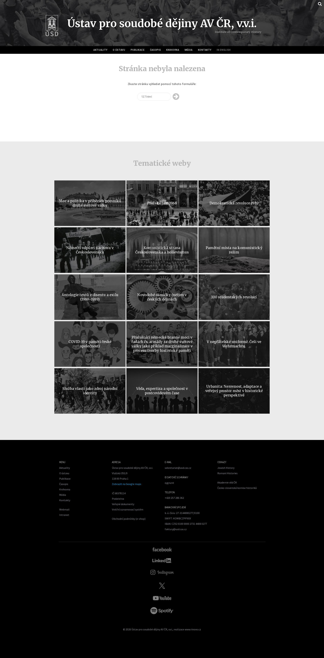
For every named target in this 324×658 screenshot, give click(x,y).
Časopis (155, 50)
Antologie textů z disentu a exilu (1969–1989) (90, 297)
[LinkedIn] (162, 560)
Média (189, 50)
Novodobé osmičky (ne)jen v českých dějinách (162, 297)
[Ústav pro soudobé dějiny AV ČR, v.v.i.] (52, 26)
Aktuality (100, 50)
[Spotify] (162, 610)
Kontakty (204, 50)
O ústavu (119, 50)
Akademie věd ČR (227, 482)
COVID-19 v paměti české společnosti (90, 344)
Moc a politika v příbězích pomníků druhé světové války (90, 203)
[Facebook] (162, 549)
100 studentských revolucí (234, 297)
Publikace (138, 50)
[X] (162, 585)
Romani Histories (227, 473)
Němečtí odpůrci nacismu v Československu (90, 250)
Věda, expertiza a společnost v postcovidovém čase (162, 391)
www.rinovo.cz (193, 629)
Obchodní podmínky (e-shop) (128, 518)
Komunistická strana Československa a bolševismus (162, 250)
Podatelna (118, 498)
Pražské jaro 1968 (162, 203)
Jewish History (225, 467)
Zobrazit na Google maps (126, 484)
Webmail (64, 509)
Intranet (64, 515)
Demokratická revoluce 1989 (234, 203)
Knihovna (172, 50)
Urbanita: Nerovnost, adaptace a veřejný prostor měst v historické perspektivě (234, 390)
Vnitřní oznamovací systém (127, 509)
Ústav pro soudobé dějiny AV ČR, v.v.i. (151, 629)
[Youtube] (162, 598)
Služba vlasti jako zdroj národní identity (89, 391)
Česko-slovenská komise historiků (237, 488)
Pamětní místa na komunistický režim (234, 250)
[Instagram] (162, 572)
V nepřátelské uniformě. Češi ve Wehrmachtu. (234, 344)
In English (224, 50)
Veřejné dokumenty (123, 504)
